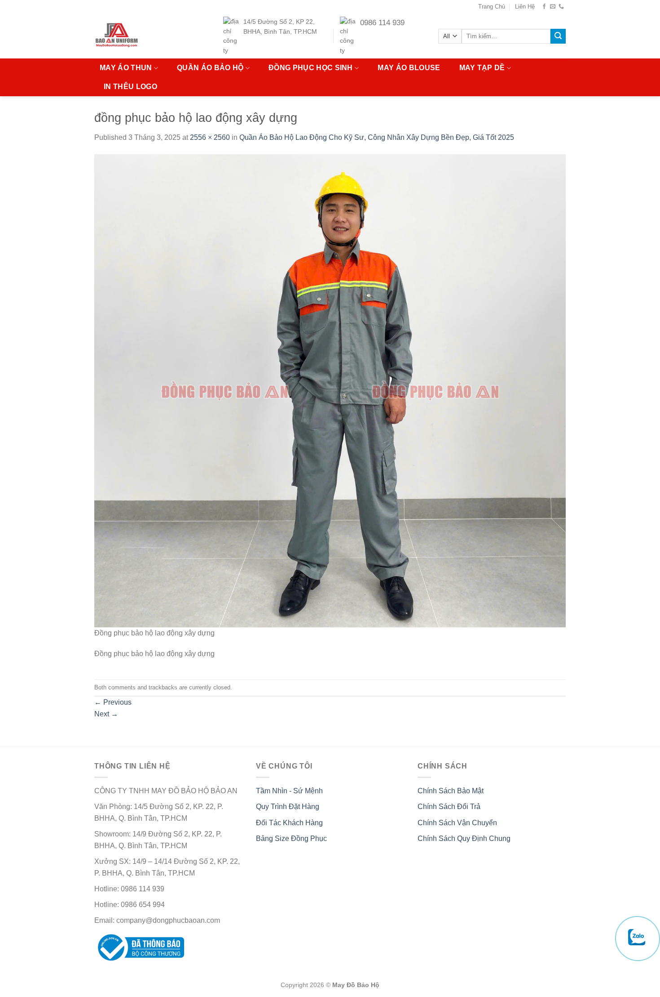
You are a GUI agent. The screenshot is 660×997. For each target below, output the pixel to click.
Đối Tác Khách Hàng (289, 823)
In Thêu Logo (130, 86)
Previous (113, 702)
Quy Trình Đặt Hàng (287, 806)
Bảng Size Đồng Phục (291, 838)
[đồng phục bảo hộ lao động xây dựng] (330, 390)
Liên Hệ (525, 6)
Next (106, 714)
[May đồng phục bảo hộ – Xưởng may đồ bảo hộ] (134, 35)
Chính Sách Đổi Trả (449, 806)
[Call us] (561, 7)
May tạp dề (482, 68)
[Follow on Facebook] (544, 7)
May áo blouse (409, 68)
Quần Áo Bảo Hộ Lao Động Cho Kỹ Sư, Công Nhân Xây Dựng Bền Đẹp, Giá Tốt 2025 (376, 137)
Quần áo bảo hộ (210, 68)
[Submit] (558, 36)
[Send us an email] (552, 7)
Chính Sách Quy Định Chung (464, 838)
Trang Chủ (491, 6)
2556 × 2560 (210, 137)
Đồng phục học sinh (310, 68)
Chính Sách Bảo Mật (451, 791)
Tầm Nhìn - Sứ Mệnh (289, 791)
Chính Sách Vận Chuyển (457, 823)
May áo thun (126, 68)
